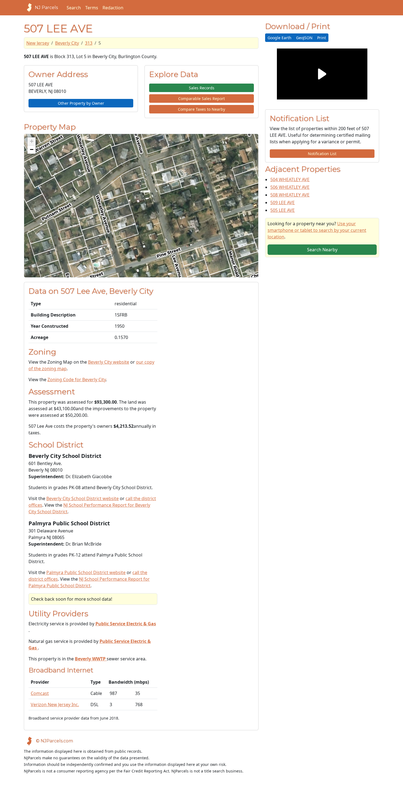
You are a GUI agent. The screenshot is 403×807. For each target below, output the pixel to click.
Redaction (113, 8)
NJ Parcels (46, 7)
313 (88, 43)
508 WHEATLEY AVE (290, 195)
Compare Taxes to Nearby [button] (201, 109)
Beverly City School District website (82, 498)
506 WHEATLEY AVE (290, 187)
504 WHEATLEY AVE (290, 179)
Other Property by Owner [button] (81, 103)
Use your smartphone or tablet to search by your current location (317, 230)
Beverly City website (108, 362)
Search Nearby (322, 250)
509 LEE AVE (282, 202)
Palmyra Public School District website (86, 572)
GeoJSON (304, 37)
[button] (31, 141)
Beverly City (67, 43)
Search (74, 8)
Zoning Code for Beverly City (76, 380)
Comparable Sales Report (201, 98)
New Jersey (37, 43)
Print (321, 37)
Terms (91, 8)
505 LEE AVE (282, 210)
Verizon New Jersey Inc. (55, 705)
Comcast (40, 693)
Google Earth (279, 37)
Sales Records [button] (201, 87)
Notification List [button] (322, 153)
